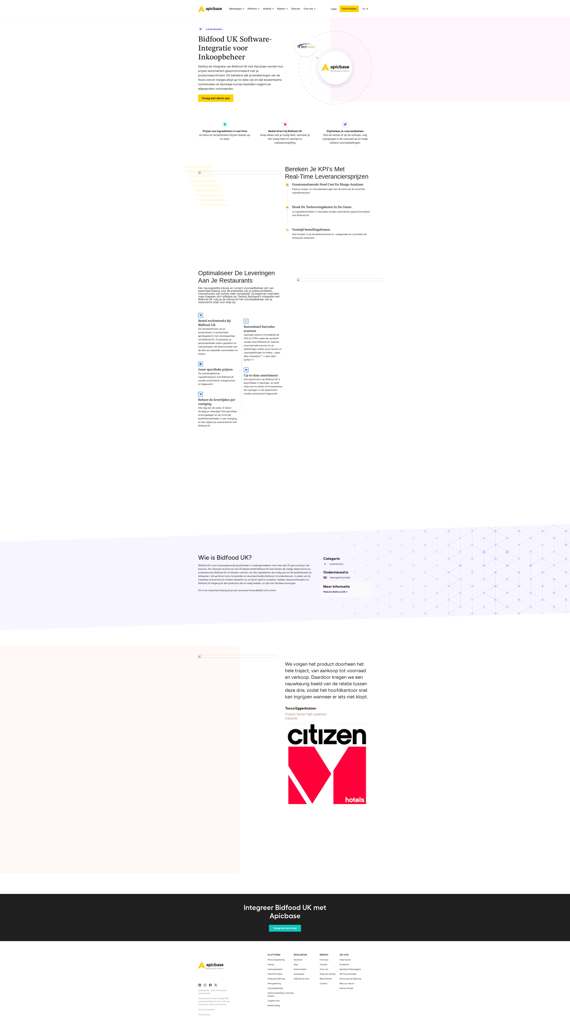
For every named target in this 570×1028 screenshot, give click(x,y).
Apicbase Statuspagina (350, 969)
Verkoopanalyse (275, 969)
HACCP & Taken (275, 974)
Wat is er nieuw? (346, 983)
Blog (296, 964)
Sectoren (298, 960)
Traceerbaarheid (275, 988)
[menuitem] (364, 8)
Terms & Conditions (206, 1009)
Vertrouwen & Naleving (350, 979)
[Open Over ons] (315, 9)
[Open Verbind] (273, 9)
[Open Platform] (259, 9)
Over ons (324, 969)
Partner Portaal (346, 988)
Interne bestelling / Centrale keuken (281, 994)
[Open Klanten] (287, 9)
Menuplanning (274, 983)
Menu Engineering (276, 960)
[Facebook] (210, 985)
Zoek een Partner (328, 974)
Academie (344, 964)
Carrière (323, 983)
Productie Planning (276, 979)
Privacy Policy (204, 1014)
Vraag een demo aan (216, 98)
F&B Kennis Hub (301, 979)
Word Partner (326, 979)
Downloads (299, 974)
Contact (323, 964)
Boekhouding (274, 1005)
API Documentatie (347, 974)
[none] (366, 8)
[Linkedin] (199, 985)
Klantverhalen (300, 969)
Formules (324, 960)
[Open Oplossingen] (243, 9)
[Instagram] (205, 985)
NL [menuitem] (364, 9)
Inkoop (271, 964)
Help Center (345, 960)
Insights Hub (274, 1000)
